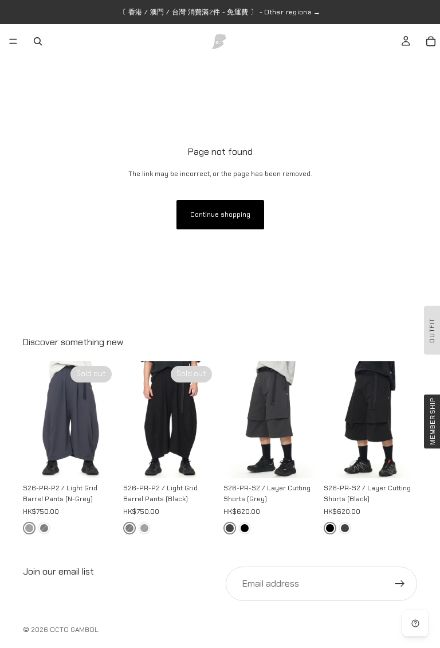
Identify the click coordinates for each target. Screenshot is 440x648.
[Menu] (13, 41)
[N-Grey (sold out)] (29, 528)
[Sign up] (400, 584)
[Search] (37, 41)
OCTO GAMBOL (74, 629)
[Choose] (299, 460)
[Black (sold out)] (44, 528)
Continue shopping (220, 214)
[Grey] (229, 528)
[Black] (244, 528)
